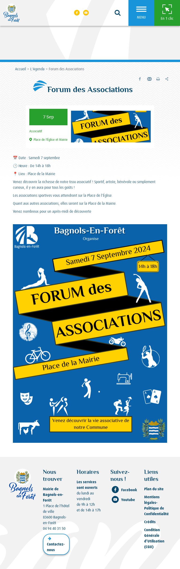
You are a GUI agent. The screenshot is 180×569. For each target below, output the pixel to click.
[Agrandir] (161, 230)
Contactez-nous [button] (56, 547)
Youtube (128, 500)
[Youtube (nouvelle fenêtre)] (86, 13)
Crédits (150, 522)
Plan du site (154, 489)
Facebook (129, 490)
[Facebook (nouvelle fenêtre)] (77, 13)
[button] (117, 13)
